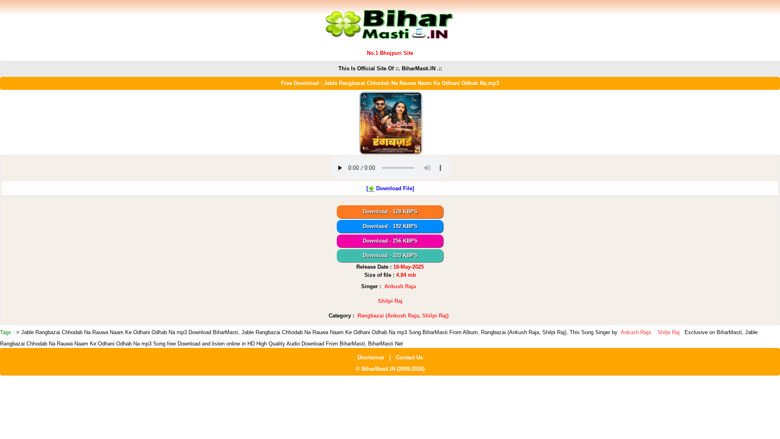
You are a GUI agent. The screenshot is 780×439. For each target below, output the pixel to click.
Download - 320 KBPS (390, 255)
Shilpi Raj (390, 301)
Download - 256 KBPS (390, 241)
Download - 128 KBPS (390, 212)
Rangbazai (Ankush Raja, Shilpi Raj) (403, 316)
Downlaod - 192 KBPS (390, 226)
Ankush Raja (400, 286)
